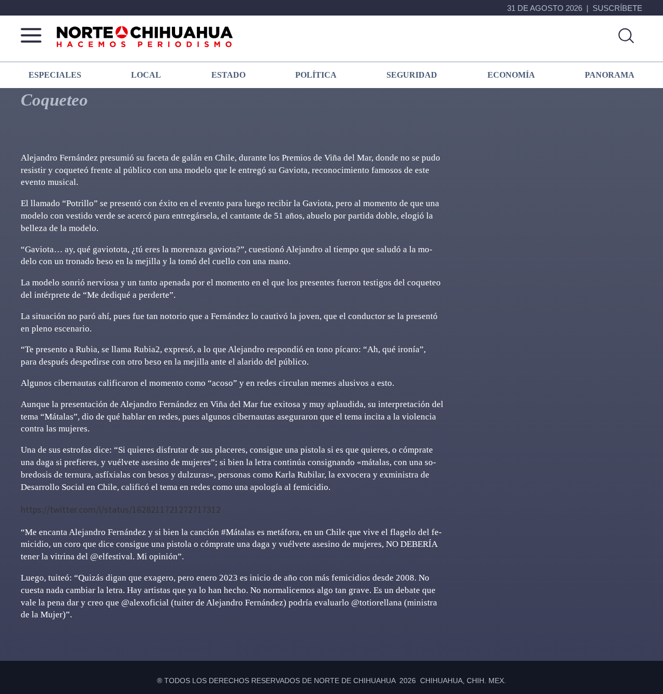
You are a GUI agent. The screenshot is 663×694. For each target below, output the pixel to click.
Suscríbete (617, 8)
